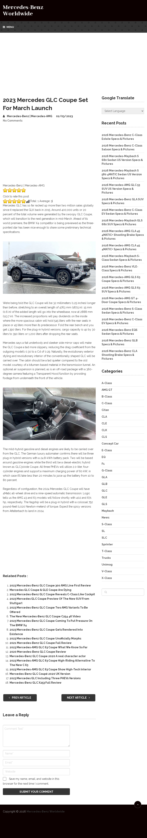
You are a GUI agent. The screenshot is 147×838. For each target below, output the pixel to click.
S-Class (107, 524)
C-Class (107, 403)
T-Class (107, 551)
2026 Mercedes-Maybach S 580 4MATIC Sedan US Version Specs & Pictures (122, 174)
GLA (104, 477)
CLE (104, 423)
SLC (104, 537)
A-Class (107, 383)
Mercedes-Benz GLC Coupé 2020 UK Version (40, 673)
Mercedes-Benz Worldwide (23, 10)
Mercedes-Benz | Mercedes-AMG (29, 116)
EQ (103, 457)
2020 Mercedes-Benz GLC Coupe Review (38, 651)
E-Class (107, 450)
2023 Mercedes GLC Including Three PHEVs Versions (45, 678)
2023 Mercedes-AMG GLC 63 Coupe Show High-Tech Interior (50, 669)
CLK (104, 430)
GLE (104, 497)
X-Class (107, 578)
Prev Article (21, 697)
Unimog (107, 564)
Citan (105, 410)
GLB (104, 483)
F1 (103, 463)
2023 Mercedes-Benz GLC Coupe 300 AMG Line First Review (50, 585)
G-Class (107, 470)
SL (103, 530)
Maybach (108, 510)
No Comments (12, 120)
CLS (104, 436)
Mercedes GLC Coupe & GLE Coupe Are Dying (40, 589)
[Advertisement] (73, 61)
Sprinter (107, 544)
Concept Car (110, 443)
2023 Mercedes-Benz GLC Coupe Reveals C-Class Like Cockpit (52, 594)
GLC (104, 490)
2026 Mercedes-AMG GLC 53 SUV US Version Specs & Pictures (121, 188)
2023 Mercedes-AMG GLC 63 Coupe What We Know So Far (48, 647)
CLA (104, 416)
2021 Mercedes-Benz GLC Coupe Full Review (41, 642)
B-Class (107, 396)
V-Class (107, 571)
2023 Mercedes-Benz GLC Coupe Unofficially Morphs (45, 638)
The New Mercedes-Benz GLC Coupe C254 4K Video (45, 616)
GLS (104, 504)
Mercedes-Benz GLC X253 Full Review (35, 682)
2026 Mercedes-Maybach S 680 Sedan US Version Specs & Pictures (122, 160)
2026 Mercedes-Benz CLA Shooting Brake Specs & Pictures (119, 354)
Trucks (106, 557)
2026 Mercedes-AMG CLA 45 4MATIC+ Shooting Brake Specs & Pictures (123, 234)
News (105, 517)
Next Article (77, 697)
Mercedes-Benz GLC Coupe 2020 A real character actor (48, 656)
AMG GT (107, 389)
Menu (10, 27)
